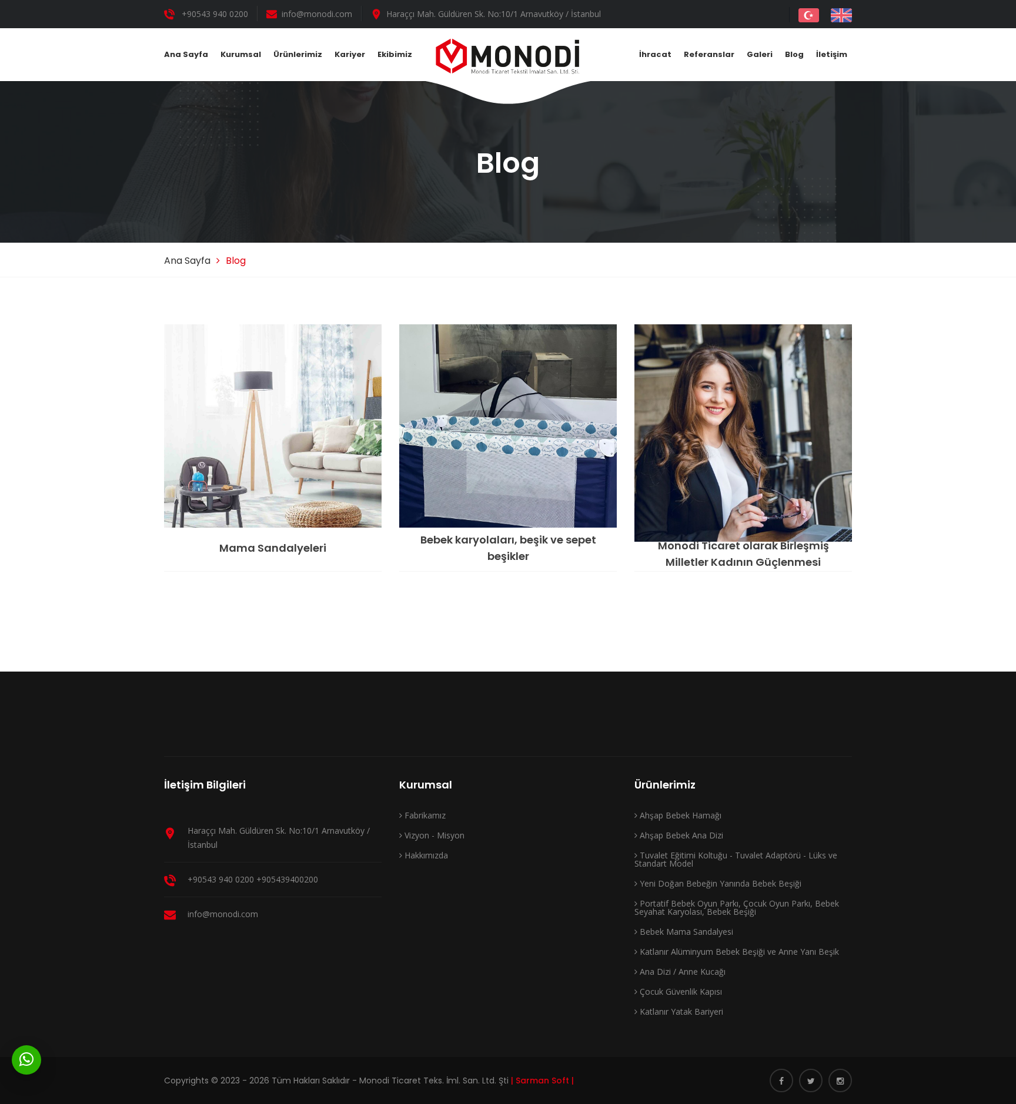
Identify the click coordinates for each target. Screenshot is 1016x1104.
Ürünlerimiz (297, 54)
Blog (794, 54)
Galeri (760, 54)
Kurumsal (240, 54)
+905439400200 (287, 879)
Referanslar (709, 54)
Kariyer (350, 54)
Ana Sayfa (186, 54)
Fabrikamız (424, 815)
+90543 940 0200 (215, 13)
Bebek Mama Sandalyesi (685, 931)
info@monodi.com (317, 13)
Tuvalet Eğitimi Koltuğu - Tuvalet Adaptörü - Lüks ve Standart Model (735, 859)
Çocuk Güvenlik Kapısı (679, 991)
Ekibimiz (394, 54)
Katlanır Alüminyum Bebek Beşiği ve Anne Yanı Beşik (738, 951)
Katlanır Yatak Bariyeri (680, 1011)
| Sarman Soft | (542, 1080)
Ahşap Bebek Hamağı (679, 815)
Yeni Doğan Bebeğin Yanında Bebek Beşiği (719, 883)
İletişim (831, 54)
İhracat (655, 54)
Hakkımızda (425, 855)
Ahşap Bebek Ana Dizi (680, 835)
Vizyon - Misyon (433, 835)
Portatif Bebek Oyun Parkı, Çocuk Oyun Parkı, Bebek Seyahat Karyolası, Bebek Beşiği (736, 907)
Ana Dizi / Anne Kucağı (681, 971)
